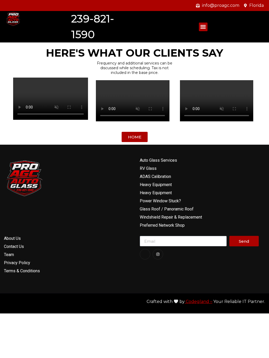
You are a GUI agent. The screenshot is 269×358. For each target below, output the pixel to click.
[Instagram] (158, 254)
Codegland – (198, 301)
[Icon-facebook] (145, 254)
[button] (203, 27)
